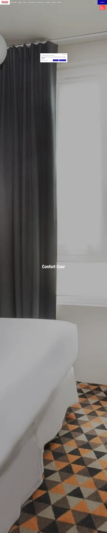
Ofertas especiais (31, 2)
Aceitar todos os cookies (63, 60)
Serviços (25, 2)
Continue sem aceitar (64, 54)
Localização (47, 2)
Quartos (19, 2)
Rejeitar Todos (55, 60)
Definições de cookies (44, 60)
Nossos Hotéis (14, 2)
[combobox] (95, 2)
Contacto (54, 2)
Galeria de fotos (40, 2)
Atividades (59, 2)
